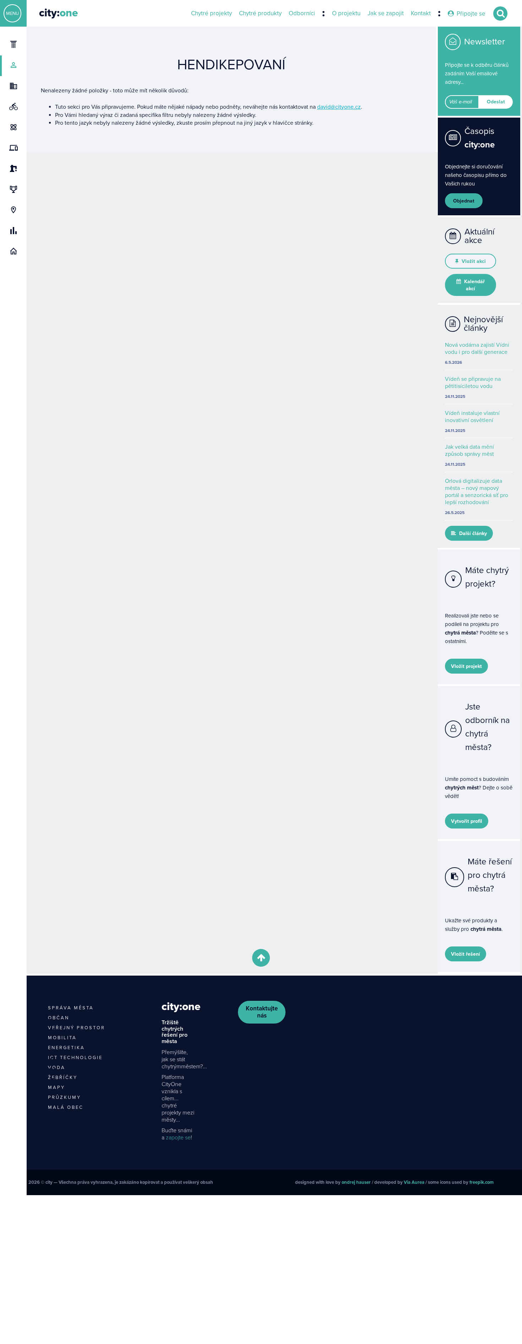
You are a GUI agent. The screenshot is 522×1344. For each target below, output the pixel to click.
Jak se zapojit (386, 13)
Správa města (71, 1008)
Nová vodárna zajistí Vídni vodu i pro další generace (477, 348)
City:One (181, 1006)
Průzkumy (64, 1097)
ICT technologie (75, 1057)
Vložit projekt (466, 666)
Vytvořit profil (466, 821)
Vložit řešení (465, 954)
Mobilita (62, 1038)
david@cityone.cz (339, 106)
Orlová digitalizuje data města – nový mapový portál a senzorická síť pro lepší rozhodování (476, 491)
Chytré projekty (211, 13)
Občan (58, 1018)
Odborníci (302, 13)
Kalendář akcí (474, 285)
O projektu (346, 13)
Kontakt (421, 13)
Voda (56, 1067)
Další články (472, 533)
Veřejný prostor (76, 1028)
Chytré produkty (260, 13)
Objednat (463, 201)
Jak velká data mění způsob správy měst (469, 450)
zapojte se (178, 1137)
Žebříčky (62, 1077)
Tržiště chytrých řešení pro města (174, 1032)
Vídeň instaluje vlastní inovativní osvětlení (472, 417)
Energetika (66, 1047)
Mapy (56, 1087)
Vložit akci (473, 261)
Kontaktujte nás (262, 1012)
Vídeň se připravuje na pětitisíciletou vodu (473, 383)
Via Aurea (414, 1182)
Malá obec (65, 1107)
